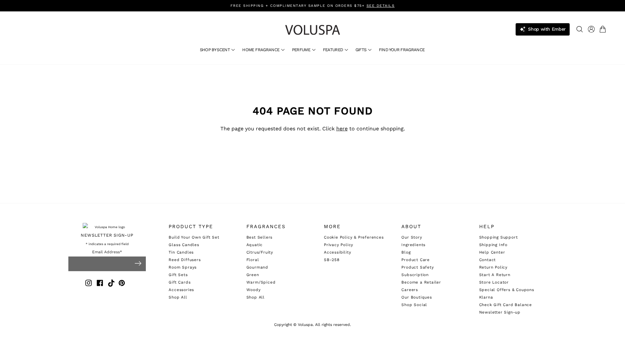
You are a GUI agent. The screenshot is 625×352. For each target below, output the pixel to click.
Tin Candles (181, 252)
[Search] (579, 29)
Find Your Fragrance (402, 49)
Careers (409, 289)
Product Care (415, 259)
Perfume (302, 49)
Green (252, 274)
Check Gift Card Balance (505, 304)
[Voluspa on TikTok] (111, 284)
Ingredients (413, 244)
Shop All (178, 297)
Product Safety (417, 267)
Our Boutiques (416, 297)
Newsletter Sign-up (500, 312)
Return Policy (493, 267)
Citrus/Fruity (259, 252)
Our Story (411, 237)
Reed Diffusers (185, 259)
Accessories (181, 289)
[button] (604, 29)
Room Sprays (183, 267)
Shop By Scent (215, 49)
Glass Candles (184, 244)
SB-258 (332, 259)
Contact (487, 259)
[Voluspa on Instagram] (88, 284)
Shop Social (414, 304)
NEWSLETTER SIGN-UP (107, 235)
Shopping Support (498, 237)
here (342, 128)
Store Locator (494, 282)
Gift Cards (179, 282)
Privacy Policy (338, 244)
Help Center (492, 252)
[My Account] (591, 29)
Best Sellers (259, 237)
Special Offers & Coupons (506, 289)
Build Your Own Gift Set (194, 237)
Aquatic (254, 244)
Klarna (486, 297)
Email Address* (107, 252)
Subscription (415, 274)
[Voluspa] (312, 30)
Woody (253, 289)
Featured (333, 49)
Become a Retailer (421, 282)
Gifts (361, 49)
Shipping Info (493, 244)
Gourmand (257, 267)
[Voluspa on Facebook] (100, 284)
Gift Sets (178, 274)
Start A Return (494, 274)
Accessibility (337, 252)
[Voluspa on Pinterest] (121, 284)
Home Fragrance (261, 49)
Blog (405, 252)
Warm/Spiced (261, 282)
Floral (252, 259)
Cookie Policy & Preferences (354, 237)
